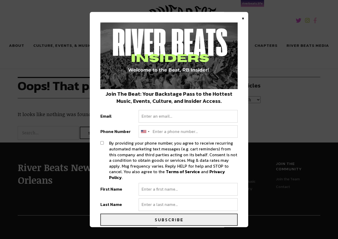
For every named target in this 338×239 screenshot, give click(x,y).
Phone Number (115, 132)
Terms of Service (183, 172)
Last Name (111, 205)
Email (106, 116)
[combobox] (145, 132)
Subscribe (169, 220)
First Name (111, 189)
